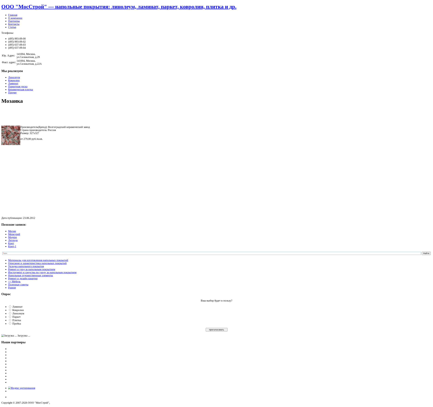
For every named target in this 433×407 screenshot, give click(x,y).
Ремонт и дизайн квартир (23, 278)
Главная (12, 15)
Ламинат (13, 83)
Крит (11, 243)
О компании (15, 18)
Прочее (12, 92)
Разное (12, 287)
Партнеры (14, 21)
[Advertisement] (62, 115)
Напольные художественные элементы (30, 275)
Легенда (13, 240)
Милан (12, 231)
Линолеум (14, 77)
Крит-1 (12, 246)
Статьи (12, 27)
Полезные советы (18, 284)
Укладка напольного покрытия (26, 266)
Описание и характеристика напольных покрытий (37, 263)
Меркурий (14, 234)
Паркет (16, 316)
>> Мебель (14, 281)
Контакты (13, 24)
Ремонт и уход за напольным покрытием (31, 269)
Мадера (12, 237)
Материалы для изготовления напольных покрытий (38, 260)
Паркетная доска (17, 86)
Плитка (16, 320)
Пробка (16, 323)
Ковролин (14, 80)
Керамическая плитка (20, 89)
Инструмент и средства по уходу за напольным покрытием (42, 272)
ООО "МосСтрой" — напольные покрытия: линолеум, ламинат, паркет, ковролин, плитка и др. (118, 7)
